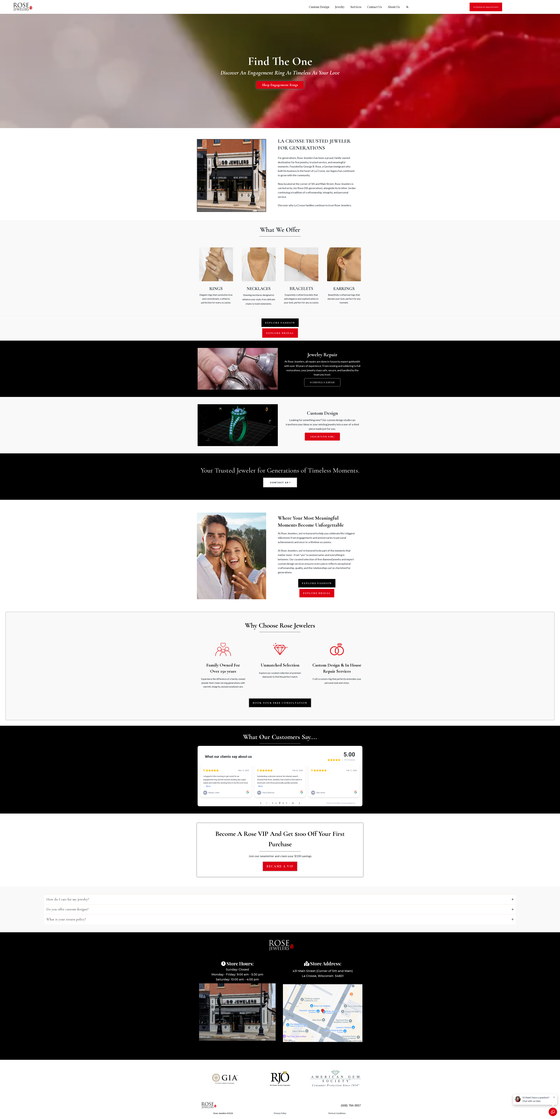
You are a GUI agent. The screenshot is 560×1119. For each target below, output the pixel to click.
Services (355, 7)
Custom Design (319, 7)
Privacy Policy (280, 1113)
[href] (322, 1013)
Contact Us (374, 7)
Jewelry (340, 7)
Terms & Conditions (337, 1113)
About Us (394, 7)
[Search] (407, 7)
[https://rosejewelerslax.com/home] (21, 7)
